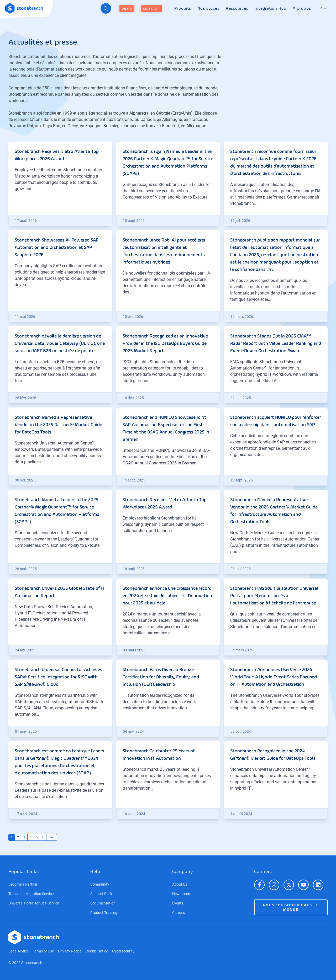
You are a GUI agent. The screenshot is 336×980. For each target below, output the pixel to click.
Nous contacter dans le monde (290, 907)
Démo (127, 8)
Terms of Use (43, 951)
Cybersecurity (123, 951)
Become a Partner (23, 884)
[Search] (106, 8)
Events (177, 903)
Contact (151, 8)
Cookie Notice (97, 951)
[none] (182, 8)
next (52, 837)
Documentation (103, 903)
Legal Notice (18, 951)
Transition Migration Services (31, 894)
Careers (178, 913)
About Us (179, 884)
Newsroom (181, 894)
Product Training (103, 913)
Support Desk (101, 894)
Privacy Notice (69, 951)
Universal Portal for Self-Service (33, 903)
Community (99, 884)
